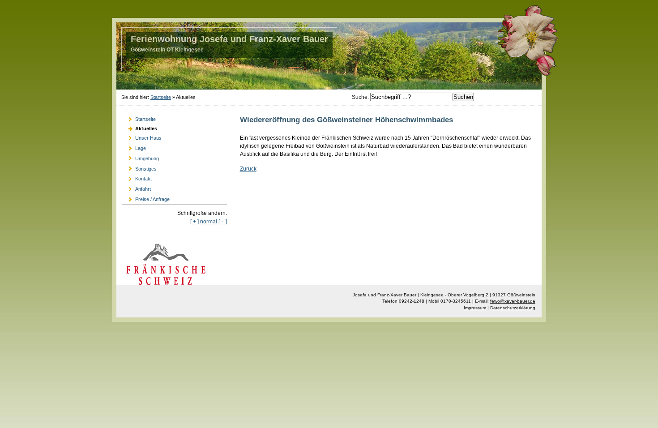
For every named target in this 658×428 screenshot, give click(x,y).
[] (222, 221)
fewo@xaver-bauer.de (512, 301)
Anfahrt (136, 188)
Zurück (248, 169)
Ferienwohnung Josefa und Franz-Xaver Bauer (229, 39)
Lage (134, 147)
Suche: (361, 97)
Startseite (160, 97)
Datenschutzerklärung (512, 307)
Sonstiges (139, 167)
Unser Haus (142, 137)
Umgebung (140, 157)
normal (208, 221)
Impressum (475, 307)
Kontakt (137, 177)
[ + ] (194, 221)
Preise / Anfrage (146, 198)
